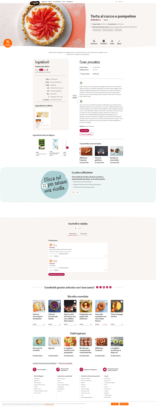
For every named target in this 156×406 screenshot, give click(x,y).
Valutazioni (72, 234)
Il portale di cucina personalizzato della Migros (44, 363)
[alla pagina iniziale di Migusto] (35, 2)
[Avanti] (67, 147)
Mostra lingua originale (63, 253)
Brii (54, 244)
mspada (55, 260)
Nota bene (47, 70)
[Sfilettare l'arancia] (101, 346)
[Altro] (106, 256)
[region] (78, 404)
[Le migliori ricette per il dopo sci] (117, 346)
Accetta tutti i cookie (124, 404)
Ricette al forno (97, 30)
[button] (50, 244)
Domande (83, 234)
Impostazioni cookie (85, 393)
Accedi (121, 1)
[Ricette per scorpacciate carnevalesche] (86, 346)
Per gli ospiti (118, 30)
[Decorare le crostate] (39, 346)
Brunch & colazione (108, 30)
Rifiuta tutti (115, 404)
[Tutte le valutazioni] (95, 20)
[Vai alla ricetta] (39, 313)
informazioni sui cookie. (49, 404)
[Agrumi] (54, 346)
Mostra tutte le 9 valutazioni (56, 274)
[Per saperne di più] (86, 160)
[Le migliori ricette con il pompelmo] (70, 346)
